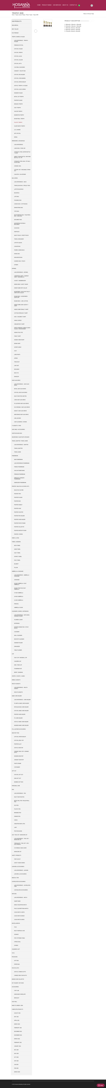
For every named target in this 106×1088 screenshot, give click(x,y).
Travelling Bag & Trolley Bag (22, 185)
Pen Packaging (18, 831)
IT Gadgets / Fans (16, 425)
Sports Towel (18, 556)
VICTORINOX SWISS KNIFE (20, 847)
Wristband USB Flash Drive (21, 414)
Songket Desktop (19, 759)
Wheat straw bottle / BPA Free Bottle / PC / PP (22, 157)
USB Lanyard (17, 418)
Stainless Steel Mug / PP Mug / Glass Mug (22, 162)
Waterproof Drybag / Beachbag (20, 224)
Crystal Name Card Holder (21, 710)
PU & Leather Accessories (19, 729)
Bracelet (16, 997)
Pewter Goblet (18, 504)
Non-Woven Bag (18, 257)
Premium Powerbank (19, 474)
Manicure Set (17, 851)
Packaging (14, 956)
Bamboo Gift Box (18, 782)
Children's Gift (16, 949)
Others (16, 264)
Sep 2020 (16, 1060)
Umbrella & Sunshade (17, 571)
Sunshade (16, 579)
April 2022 (16, 1020)
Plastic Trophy (29, 14)
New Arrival (15, 25)
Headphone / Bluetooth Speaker (20, 437)
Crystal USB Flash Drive (20, 392)
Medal (15, 137)
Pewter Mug (17, 501)
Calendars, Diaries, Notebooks (20, 611)
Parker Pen (17, 816)
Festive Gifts (15, 968)
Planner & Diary (18, 619)
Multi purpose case (19, 930)
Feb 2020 (16, 1068)
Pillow (16, 567)
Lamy (15, 827)
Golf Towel (17, 552)
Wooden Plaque (18, 93)
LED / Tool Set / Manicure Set (19, 834)
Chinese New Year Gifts (20, 975)
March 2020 (17, 1071)
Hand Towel (17, 549)
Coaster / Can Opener (20, 174)
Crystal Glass (18, 56)
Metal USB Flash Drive (20, 388)
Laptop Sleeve (18, 242)
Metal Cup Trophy (19, 96)
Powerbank (15, 455)
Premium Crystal (18, 45)
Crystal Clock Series (20, 89)
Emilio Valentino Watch (20, 904)
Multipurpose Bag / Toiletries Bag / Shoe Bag (22, 215)
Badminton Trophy (19, 115)
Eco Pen (16, 805)
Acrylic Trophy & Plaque (20, 85)
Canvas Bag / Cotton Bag (20, 203)
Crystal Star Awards (20, 78)
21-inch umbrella (18, 600)
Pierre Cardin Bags (19, 250)
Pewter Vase (17, 508)
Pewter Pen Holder (19, 515)
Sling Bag (16, 228)
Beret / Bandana (18, 672)
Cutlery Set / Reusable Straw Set (22, 170)
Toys (13, 953)
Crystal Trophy (18, 52)
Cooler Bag (17, 246)
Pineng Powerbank (19, 466)
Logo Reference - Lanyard (21, 870)
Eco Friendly (15, 32)
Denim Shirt (17, 343)
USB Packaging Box (17, 433)
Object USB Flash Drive (20, 410)
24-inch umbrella (18, 596)
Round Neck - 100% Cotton (21, 301)
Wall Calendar (18, 635)
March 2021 (17, 1038)
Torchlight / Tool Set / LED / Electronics (21, 844)
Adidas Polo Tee (18, 332)
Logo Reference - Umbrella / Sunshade (21, 576)
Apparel (14, 268)
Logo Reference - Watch (20, 897)
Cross (16, 820)
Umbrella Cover (18, 607)
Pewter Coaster (18, 512)
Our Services (57, 5)
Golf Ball (14, 1001)
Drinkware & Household (18, 140)
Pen (13, 789)
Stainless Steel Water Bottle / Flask (22, 152)
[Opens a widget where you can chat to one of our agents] (101, 1085)
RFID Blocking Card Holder (21, 707)
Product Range (46, 5)
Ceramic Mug (17, 166)
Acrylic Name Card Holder (21, 721)
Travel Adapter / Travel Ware (20, 440)
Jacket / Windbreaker (20, 280)
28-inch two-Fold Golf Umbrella (20, 589)
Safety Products (16, 855)
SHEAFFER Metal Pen (19, 823)
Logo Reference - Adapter (21, 444)
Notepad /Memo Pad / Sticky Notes (21, 628)
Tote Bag (16, 211)
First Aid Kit (17, 859)
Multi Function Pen (19, 797)
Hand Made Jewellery (20, 994)
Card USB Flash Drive (20, 399)
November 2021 (18, 1035)
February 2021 (18, 1042)
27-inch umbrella (18, 592)
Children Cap (17, 661)
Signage (16, 934)
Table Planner (18, 650)
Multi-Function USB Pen (20, 396)
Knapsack (16, 231)
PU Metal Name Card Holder (21, 703)
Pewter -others (18, 534)
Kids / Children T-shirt (20, 316)
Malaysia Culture (18, 490)
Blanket (16, 563)
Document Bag (18, 219)
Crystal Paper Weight (20, 81)
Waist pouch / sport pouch (21, 235)
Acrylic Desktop (18, 747)
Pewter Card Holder (19, 519)
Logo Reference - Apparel (21, 272)
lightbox (35, 31)
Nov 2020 (16, 1053)
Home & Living (15, 537)
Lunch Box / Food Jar (19, 148)
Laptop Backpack (18, 189)
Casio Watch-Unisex (19, 915)
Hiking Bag (17, 253)
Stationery (17, 767)
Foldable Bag (17, 200)
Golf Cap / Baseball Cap (20, 657)
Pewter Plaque (18, 100)
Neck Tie (16, 372)
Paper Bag (17, 964)
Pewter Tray (17, 493)
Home (39, 5)
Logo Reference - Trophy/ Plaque (21, 41)
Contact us (73, 5)
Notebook (17, 623)
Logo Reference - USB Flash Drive (21, 385)
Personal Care (16, 785)
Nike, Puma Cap (18, 665)
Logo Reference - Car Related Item (22, 886)
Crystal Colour (18, 59)
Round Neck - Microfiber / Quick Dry (21, 297)
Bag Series (15, 178)
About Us (65, 5)
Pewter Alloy (17, 744)
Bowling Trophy (18, 104)
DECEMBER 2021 (18, 1031)
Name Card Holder (17, 695)
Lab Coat (16, 365)
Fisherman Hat (18, 668)
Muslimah (16, 369)
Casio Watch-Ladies (19, 919)
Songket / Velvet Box (20, 70)
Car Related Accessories (18, 881)
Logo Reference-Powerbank (21, 463)
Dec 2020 (16, 1049)
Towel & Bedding (16, 541)
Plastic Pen (17, 809)
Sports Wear (17, 347)
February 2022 (18, 1027)
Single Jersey (18, 320)
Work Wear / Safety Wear (21, 284)
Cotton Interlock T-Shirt (21, 313)
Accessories (15, 986)
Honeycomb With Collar (20, 288)
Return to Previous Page (89, 13)
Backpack (16, 192)
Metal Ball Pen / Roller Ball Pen (21, 801)
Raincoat (16, 376)
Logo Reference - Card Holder (22, 699)
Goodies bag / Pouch (19, 261)
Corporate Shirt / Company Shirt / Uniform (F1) (21, 276)
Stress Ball (17, 941)
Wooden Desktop (18, 756)
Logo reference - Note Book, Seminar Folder (22, 615)
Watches (14, 893)
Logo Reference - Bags (20, 181)
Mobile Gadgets (16, 679)
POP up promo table (19, 938)
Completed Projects (17, 1009)
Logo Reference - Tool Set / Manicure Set (21, 839)
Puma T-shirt (17, 336)
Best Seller (15, 29)
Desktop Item (15, 733)
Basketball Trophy (19, 118)
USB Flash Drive (16, 380)
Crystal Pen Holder (19, 74)
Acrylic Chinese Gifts (20, 971)
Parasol (16, 603)
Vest (15, 350)
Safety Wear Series (19, 862)
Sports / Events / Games (18, 676)
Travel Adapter (18, 448)
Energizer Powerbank (20, 482)
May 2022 (16, 1016)
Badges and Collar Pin (18, 979)
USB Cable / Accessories (18, 429)
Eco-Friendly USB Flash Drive (22, 407)
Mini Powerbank (18, 459)
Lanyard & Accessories (18, 866)
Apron (16, 358)
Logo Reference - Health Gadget (20, 688)
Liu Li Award (17, 129)
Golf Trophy (17, 107)
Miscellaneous (16, 923)
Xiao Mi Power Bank (19, 470)
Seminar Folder (18, 642)
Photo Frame (17, 763)
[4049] (47, 23)
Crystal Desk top (19, 740)
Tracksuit (17, 361)
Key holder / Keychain (18, 983)
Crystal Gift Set (18, 774)
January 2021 (17, 1046)
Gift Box (16, 960)
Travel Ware (17, 452)
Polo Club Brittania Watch (21, 908)
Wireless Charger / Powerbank (19, 478)
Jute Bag (16, 196)
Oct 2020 (16, 1057)
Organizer (17, 646)
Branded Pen (17, 812)
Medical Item (15, 877)
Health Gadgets (16, 683)
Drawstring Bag (18, 207)
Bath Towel (17, 545)
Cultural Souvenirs (19, 67)
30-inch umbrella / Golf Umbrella (20, 584)
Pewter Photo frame (19, 523)
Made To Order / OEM (17, 1005)
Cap (13, 653)
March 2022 (17, 1024)
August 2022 (17, 1013)
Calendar (16, 631)
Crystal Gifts (18, 63)
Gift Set (14, 770)
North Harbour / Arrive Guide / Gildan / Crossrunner (22, 328)
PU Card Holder (18, 718)
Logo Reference (18, 144)
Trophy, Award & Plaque (20, 14)
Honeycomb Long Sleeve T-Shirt (21, 305)
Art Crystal (17, 133)
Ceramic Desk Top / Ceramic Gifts (21, 752)
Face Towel (17, 560)
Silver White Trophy (19, 126)
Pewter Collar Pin (19, 526)
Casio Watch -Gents (19, 912)
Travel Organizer (19, 239)
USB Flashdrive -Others (20, 421)
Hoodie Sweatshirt (19, 339)
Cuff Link (16, 990)
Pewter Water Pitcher (20, 530)
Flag (15, 927)
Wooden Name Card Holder (21, 725)
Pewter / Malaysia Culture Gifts (20, 486)
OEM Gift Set (17, 778)
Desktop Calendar (19, 639)
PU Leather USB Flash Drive (21, 403)
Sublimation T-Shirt (19, 324)
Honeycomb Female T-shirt (21, 309)
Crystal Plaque (18, 48)
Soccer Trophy (18, 111)
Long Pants (17, 354)
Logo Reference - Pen (20, 793)
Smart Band (17, 901)
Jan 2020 (16, 1064)
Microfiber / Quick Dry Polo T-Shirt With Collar (22, 292)
